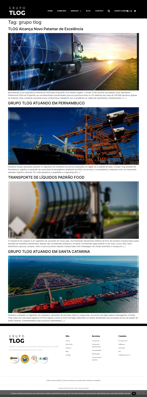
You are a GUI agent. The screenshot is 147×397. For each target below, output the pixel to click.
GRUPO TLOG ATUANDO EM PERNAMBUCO (46, 103)
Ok (134, 393)
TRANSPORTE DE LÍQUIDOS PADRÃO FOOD (46, 177)
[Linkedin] (135, 11)
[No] (143, 393)
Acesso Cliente (121, 11)
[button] (109, 11)
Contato (99, 11)
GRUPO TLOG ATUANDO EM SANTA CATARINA (49, 251)
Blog (88, 11)
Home (50, 11)
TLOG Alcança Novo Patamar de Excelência (45, 29)
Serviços (75, 11)
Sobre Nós (61, 11)
